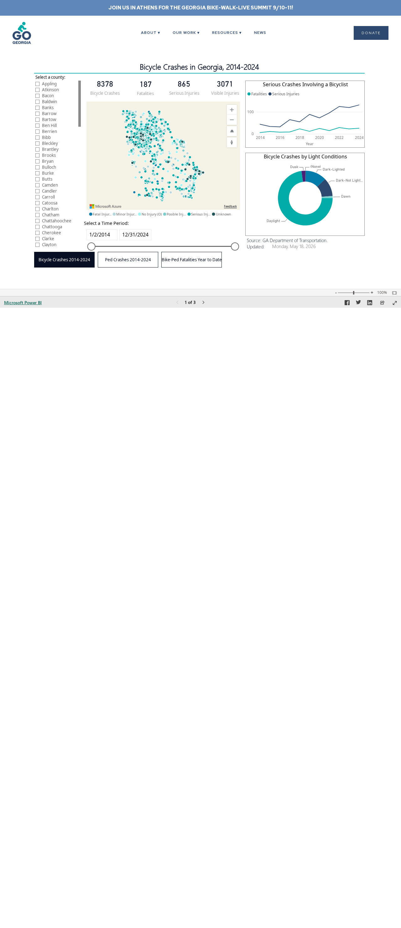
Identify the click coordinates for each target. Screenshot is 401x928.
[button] (150, 33)
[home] (29, 33)
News (260, 32)
